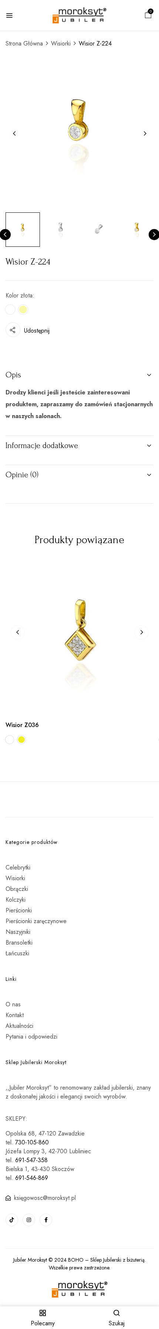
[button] (148, 15)
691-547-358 (31, 1160)
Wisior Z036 (22, 725)
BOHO (76, 1260)
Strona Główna (24, 43)
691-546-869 (31, 1178)
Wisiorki (61, 43)
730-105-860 (32, 1142)
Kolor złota (19, 295)
